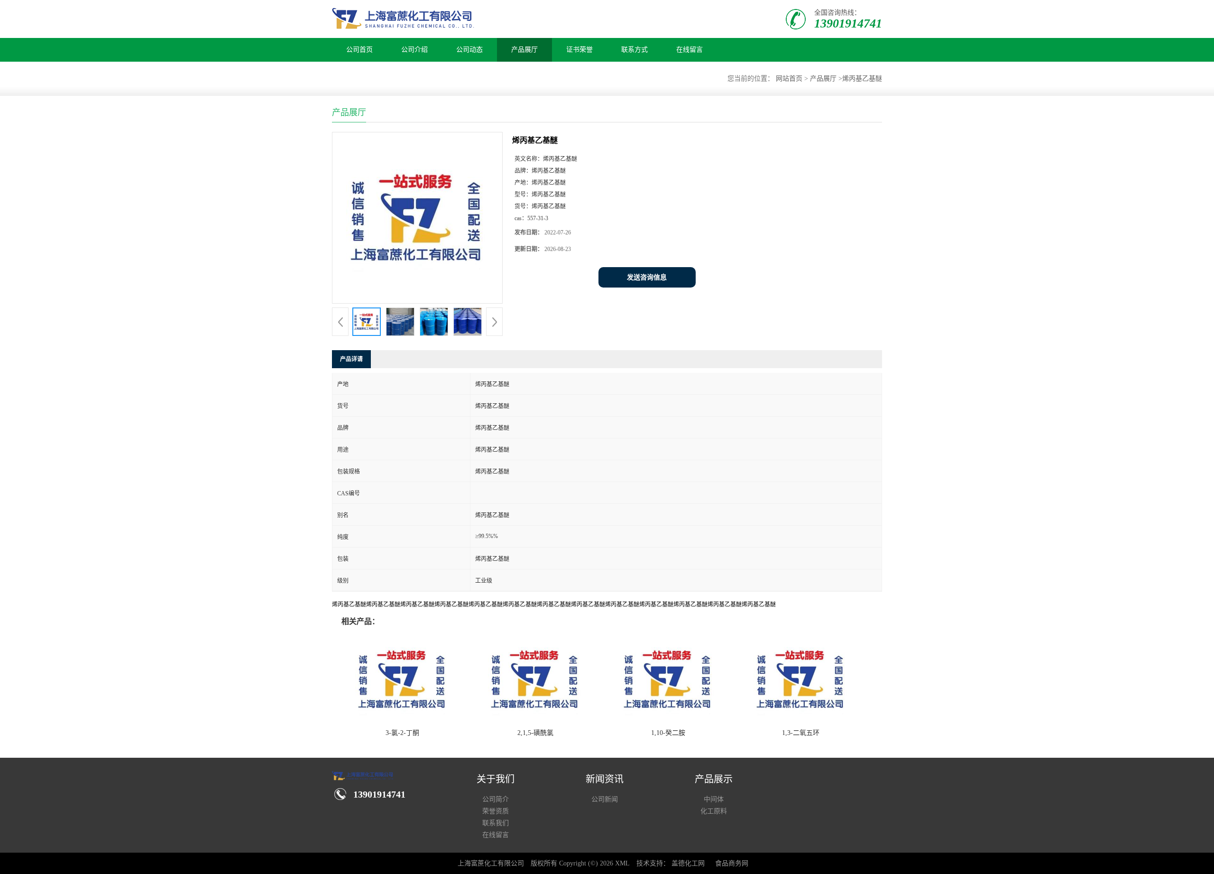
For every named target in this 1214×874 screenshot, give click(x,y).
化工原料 (713, 811)
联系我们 (495, 823)
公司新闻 (604, 799)
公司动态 (469, 49)
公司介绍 (414, 49)
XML (622, 863)
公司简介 (495, 799)
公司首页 (359, 49)
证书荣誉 (579, 49)
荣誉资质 (495, 811)
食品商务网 (731, 863)
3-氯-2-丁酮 (402, 732)
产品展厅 (524, 49)
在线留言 (689, 49)
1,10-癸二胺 (668, 732)
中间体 (714, 799)
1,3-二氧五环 (800, 732)
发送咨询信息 (647, 277)
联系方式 (634, 49)
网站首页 (789, 78)
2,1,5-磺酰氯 (535, 732)
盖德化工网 (688, 863)
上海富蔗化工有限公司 (491, 863)
